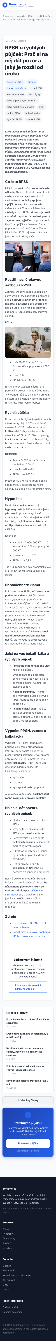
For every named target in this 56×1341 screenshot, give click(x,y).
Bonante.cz (8, 16)
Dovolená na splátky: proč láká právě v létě (27, 1082)
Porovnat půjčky (28, 1143)
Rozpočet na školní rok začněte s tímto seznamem (27, 1021)
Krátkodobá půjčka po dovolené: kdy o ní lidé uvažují (27, 1035)
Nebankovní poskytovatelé (16, 1275)
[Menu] (51, 5)
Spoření (6, 1243)
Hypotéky (7, 1233)
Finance (32, 82)
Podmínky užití (10, 1307)
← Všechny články (28, 1100)
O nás (5, 1284)
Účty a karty (8, 1238)
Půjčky (5, 1229)
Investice (7, 1248)
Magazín (20, 16)
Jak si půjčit (8, 1280)
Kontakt (6, 1289)
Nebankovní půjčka (16, 88)
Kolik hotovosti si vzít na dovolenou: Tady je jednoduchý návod (26, 1068)
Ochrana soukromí (12, 1312)
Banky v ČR (8, 1270)
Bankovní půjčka (15, 82)
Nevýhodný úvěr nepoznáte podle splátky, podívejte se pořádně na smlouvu (25, 1052)
